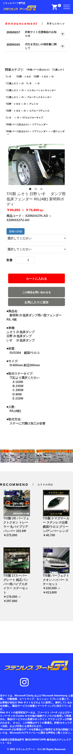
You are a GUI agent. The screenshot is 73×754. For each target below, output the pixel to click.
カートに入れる (36, 278)
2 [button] (36, 190)
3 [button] (42, 190)
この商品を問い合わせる (36, 292)
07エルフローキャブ (32, 117)
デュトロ (33, 104)
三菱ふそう (58, 69)
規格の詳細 (15, 231)
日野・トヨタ (24, 76)
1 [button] (31, 190)
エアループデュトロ (39, 110)
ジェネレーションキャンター (41, 90)
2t (52, 76)
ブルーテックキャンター (39, 97)
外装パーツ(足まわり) (38, 69)
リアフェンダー (40, 124)
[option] (37, 165)
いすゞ (10, 76)
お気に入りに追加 (36, 302)
